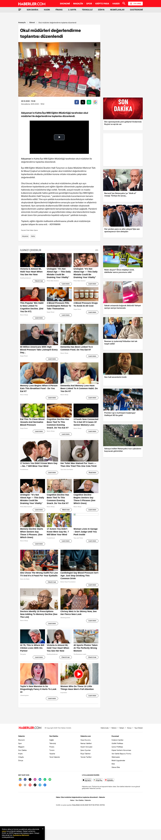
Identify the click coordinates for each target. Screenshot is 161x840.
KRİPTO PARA (102, 3)
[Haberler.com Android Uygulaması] (98, 780)
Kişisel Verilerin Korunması (121, 750)
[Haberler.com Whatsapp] (45, 780)
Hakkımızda (105, 728)
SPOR (89, 3)
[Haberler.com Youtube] (30, 785)
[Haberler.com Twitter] (30, 780)
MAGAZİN (78, 3)
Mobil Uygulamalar (118, 760)
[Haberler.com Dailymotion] (45, 785)
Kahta (33, 236)
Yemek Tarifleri (85, 757)
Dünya (20, 760)
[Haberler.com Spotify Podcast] (50, 780)
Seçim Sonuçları (86, 747)
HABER (116, 3)
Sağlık (51, 740)
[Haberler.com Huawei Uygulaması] (109, 780)
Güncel (32, 22)
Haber (72, 800)
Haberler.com (85, 736)
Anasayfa (22, 22)
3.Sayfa (21, 757)
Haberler (21, 736)
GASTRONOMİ (136, 9)
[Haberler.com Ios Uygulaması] (87, 780)
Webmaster (116, 757)
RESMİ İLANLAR (117, 9)
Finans (51, 747)
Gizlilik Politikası (117, 743)
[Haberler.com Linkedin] (40, 780)
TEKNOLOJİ (87, 9)
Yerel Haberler (54, 757)
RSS (113, 764)
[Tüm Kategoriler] (19, 9)
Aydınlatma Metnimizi (21, 835)
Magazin (21, 747)
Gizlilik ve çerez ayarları (64, 805)
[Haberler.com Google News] (20, 780)
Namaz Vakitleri (86, 743)
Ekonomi (21, 740)
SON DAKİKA (32, 9)
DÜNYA (101, 9)
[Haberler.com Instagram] (35, 780)
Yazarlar (52, 754)
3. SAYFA (72, 9)
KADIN (47, 9)
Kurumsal (115, 736)
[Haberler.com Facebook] (25, 780)
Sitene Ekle (116, 767)
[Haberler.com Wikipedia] (25, 785)
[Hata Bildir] (76, 805)
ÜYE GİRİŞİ (137, 3)
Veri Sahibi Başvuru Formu (121, 754)
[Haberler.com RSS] (20, 785)
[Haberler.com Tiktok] (35, 785)
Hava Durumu (85, 740)
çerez (4, 831)
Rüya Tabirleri (85, 754)
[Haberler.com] (30, 728)
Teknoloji (52, 743)
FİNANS (59, 9)
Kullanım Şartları (117, 740)
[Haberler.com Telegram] (40, 785)
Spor (20, 743)
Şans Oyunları (85, 750)
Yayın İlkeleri (138, 728)
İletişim (122, 728)
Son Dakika (22, 750)
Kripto (20, 754)
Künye (129, 728)
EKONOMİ (65, 3)
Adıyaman (25, 236)
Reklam (114, 728)
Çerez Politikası (117, 747)
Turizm (51, 750)
